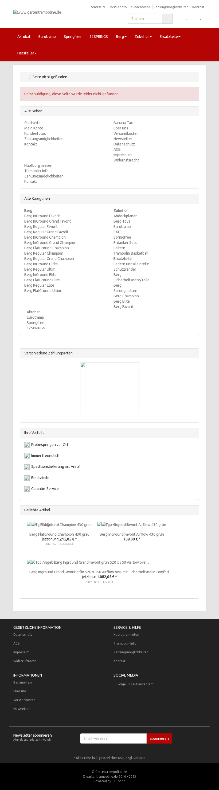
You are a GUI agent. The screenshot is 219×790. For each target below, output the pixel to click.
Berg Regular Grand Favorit (46, 232)
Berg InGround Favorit (42, 216)
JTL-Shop (119, 781)
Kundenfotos (140, 7)
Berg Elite (122, 301)
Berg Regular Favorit (41, 226)
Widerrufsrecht (126, 160)
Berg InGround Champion (45, 237)
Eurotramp (47, 36)
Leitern (119, 248)
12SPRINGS (98, 36)
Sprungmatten (125, 291)
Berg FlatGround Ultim (42, 291)
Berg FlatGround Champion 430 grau (59, 534)
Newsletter (123, 139)
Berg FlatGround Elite (42, 280)
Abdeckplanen (126, 216)
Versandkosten (126, 133)
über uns (121, 128)
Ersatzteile (169, 36)
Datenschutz (124, 144)
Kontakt (198, 7)
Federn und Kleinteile (131, 264)
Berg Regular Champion (43, 253)
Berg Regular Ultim (39, 269)
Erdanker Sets (125, 242)
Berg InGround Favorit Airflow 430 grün (132, 534)
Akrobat (23, 36)
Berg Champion (126, 296)
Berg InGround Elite (40, 274)
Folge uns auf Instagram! (136, 684)
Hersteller (25, 53)
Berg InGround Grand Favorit (47, 221)
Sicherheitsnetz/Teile (132, 280)
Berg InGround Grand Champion (50, 242)
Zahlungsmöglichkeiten (171, 7)
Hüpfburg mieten (38, 165)
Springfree (72, 36)
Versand (140, 758)
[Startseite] (25, 77)
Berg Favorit (123, 307)
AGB (117, 149)
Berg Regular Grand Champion (49, 258)
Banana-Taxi (124, 123)
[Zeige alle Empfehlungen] (193, 510)
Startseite (98, 7)
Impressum (123, 155)
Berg (120, 36)
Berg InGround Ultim (41, 264)
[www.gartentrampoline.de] (42, 14)
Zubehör (142, 36)
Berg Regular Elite (39, 285)
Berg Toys (122, 221)
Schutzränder (125, 269)
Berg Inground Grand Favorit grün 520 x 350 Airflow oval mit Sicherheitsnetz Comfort (99, 572)
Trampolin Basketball (131, 253)
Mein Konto (118, 7)
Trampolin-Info (36, 171)
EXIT (117, 232)
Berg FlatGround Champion (46, 248)
